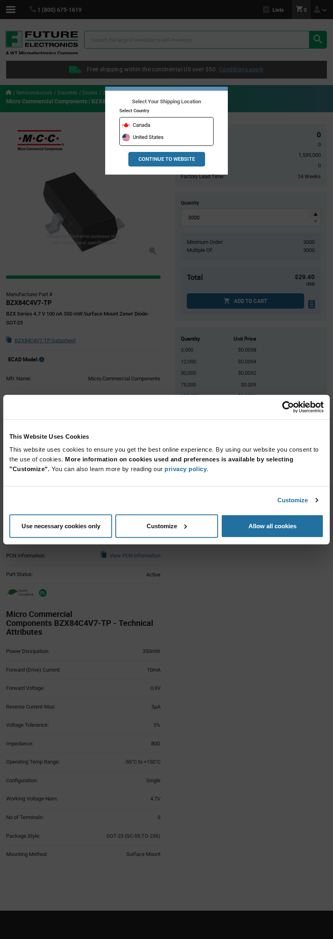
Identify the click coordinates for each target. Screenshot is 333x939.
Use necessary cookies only (61, 525)
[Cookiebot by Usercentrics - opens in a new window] (288, 407)
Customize (292, 500)
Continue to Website (166, 159)
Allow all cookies (272, 525)
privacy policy (185, 468)
